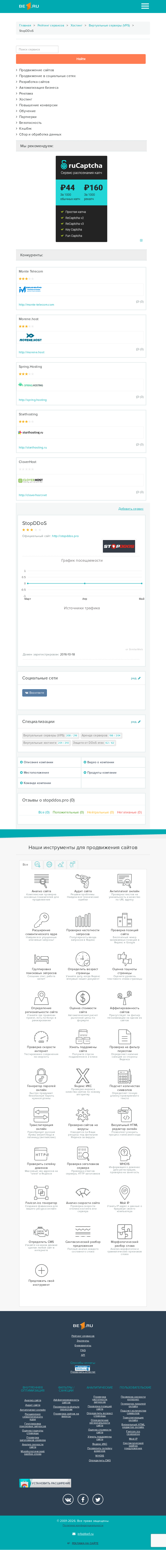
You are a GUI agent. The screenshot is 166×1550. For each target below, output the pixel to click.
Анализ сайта (32, 1400)
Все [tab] (25, 864)
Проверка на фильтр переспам (66, 1408)
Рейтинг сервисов (51, 25)
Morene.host (28, 319)
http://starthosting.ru (33, 447)
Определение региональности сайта (99, 1423)
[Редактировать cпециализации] (136, 721)
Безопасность (29, 123)
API (83, 1355)
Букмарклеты (83, 1345)
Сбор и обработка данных (39, 134)
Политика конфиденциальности (83, 1525)
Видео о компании (100, 762)
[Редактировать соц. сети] (136, 678)
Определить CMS (100, 1460)
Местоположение (36, 772)
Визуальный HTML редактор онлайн (133, 1426)
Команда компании (37, 783)
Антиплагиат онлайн (33, 1410)
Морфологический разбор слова (33, 1452)
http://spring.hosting (33, 400)
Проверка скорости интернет (133, 1398)
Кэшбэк (24, 128)
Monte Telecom (31, 271)
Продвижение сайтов (35, 70)
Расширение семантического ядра (32, 1417)
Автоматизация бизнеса (37, 87)
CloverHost (27, 462)
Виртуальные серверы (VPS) (109, 25)
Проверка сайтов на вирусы (66, 1415)
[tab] (37, 864)
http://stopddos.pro (65, 536)
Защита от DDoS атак (93, 743)
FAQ (83, 1350)
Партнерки (27, 117)
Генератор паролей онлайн (133, 1405)
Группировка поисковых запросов (32, 1425)
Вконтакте (36, 693)
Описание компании (38, 762)
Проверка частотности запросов (99, 1399)
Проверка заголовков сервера (33, 1439)
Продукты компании (101, 772)
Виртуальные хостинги (46, 743)
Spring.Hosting (30, 367)
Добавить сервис (131, 509)
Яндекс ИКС (99, 1444)
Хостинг (76, 25)
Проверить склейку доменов (99, 1449)
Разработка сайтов (33, 82)
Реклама (25, 93)
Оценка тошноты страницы (32, 1432)
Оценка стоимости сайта (100, 1431)
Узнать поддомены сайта (100, 1438)
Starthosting (28, 414)
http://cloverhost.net (33, 495)
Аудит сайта (32, 1405)
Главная (25, 25)
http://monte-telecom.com (36, 304)
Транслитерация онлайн (133, 1419)
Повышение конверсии (37, 105)
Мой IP (133, 1439)
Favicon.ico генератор (133, 1432)
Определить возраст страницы (100, 1414)
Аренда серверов (101, 735)
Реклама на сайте (85, 1543)
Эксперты (83, 1341)
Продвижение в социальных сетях (46, 76)
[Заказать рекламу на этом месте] (141, 240)
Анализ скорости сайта (33, 1445)
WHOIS (99, 1456)
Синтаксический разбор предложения (133, 1446)
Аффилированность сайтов (66, 1401)
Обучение (26, 111)
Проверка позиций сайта (100, 1407)
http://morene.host (31, 352)
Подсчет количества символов (133, 1412)
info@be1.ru (86, 1534)
